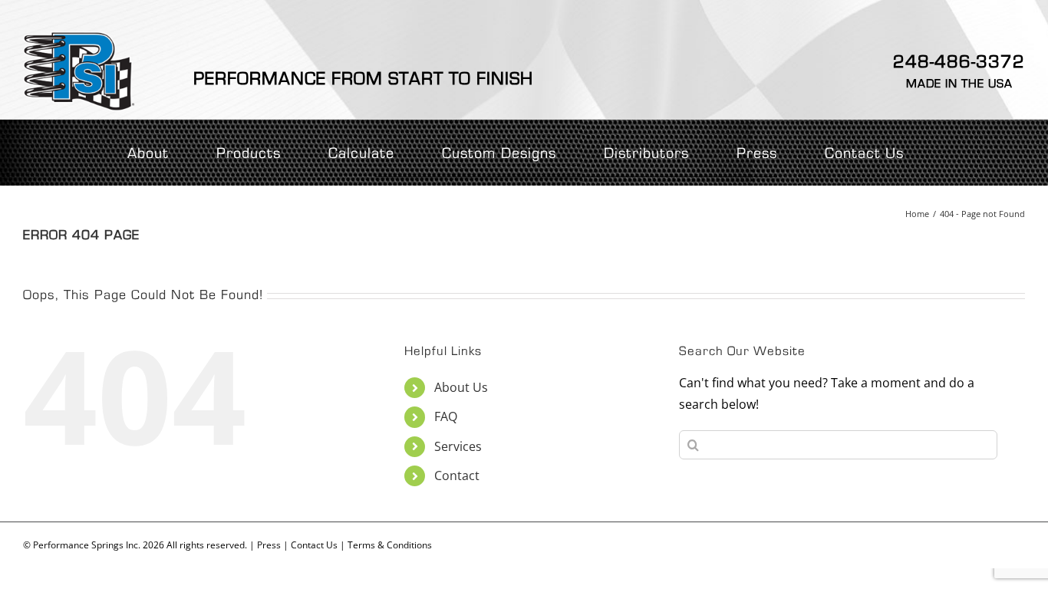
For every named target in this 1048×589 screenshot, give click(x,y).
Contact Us (314, 544)
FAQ (445, 416)
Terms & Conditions (390, 544)
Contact (457, 475)
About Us (461, 387)
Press (269, 544)
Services (458, 446)
